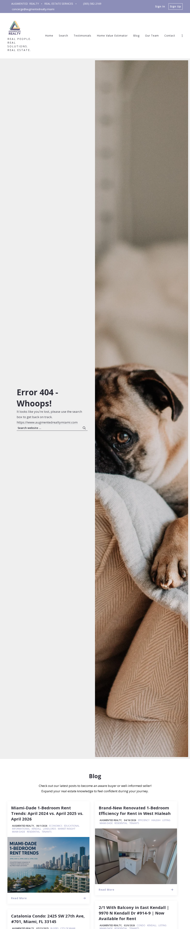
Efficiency (144, 820)
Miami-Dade (18, 831)
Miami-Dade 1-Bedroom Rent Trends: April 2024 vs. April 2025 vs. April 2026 (47, 813)
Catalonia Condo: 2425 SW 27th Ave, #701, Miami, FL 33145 (48, 918)
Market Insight (66, 828)
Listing (166, 820)
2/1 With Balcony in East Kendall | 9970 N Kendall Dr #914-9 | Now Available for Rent (134, 913)
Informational (21, 828)
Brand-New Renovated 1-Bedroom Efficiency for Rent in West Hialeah (135, 810)
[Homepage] (14, 27)
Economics (55, 825)
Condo (141, 925)
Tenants (46, 831)
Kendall (36, 828)
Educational (71, 825)
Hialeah (155, 820)
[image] (48, 865)
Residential (33, 831)
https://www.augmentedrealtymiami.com (47, 422)
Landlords (49, 828)
